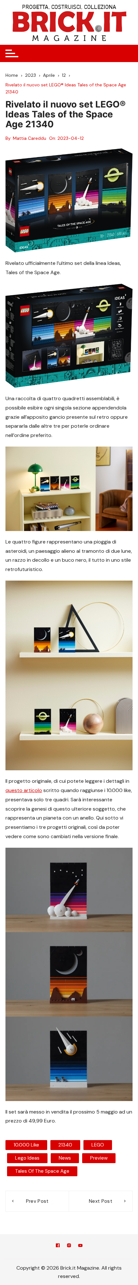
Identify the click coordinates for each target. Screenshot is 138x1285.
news (65, 1158)
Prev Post (37, 1201)
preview (99, 1158)
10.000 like (26, 1145)
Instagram (69, 1246)
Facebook (57, 1246)
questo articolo (23, 790)
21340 (65, 1145)
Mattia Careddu (29, 138)
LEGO (97, 1145)
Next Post (100, 1201)
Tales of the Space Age (42, 1171)
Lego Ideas (27, 1158)
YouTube (80, 1246)
